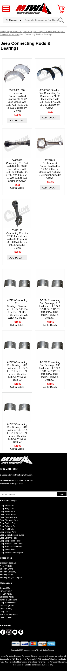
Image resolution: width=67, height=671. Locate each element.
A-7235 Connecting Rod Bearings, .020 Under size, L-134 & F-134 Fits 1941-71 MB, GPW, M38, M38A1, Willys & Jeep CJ (17, 371)
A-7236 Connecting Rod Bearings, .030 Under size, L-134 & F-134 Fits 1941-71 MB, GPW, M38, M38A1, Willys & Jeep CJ (49, 371)
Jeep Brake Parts (7, 511)
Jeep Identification (8, 603)
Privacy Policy (6, 591)
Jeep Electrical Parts (9, 520)
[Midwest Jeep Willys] (33, 8)
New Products (6, 566)
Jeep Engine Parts (8, 523)
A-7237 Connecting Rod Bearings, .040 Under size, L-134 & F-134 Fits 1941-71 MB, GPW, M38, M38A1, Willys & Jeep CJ (17, 433)
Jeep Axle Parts (7, 506)
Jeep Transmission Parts (11, 547)
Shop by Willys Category (11, 578)
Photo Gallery (6, 608)
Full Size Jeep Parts (9, 614)
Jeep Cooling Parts (8, 517)
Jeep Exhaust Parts (8, 526)
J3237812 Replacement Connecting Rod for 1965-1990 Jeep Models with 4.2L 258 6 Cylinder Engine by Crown (50, 169)
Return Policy (6, 594)
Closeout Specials (8, 563)
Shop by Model (6, 575)
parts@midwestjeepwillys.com (19, 475)
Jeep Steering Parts (8, 538)
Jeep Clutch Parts (8, 514)
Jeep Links (5, 611)
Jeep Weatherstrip (8, 549)
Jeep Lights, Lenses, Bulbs (12, 535)
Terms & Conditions (8, 600)
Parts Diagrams (7, 606)
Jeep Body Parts (7, 508)
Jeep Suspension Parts (10, 541)
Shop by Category (8, 572)
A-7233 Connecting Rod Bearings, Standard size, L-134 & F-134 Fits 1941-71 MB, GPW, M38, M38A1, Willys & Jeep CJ (17, 309)
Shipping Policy (7, 597)
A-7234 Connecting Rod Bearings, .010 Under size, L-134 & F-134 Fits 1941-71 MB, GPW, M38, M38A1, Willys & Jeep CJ (49, 309)
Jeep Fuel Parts (7, 529)
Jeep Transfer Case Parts (11, 544)
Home (3, 31)
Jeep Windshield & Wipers (11, 552)
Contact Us (5, 588)
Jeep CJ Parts (6, 617)
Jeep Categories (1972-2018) (19, 31)
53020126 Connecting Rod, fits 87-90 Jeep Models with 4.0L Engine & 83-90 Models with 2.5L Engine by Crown (17, 239)
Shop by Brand (6, 569)
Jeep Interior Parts (8, 532)
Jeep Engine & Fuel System (47, 31)
